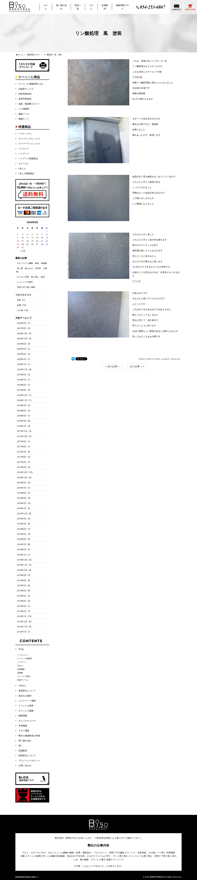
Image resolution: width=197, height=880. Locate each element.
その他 (20, 310)
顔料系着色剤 (24, 93)
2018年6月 (21, 410)
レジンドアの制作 (25, 282)
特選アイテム (22, 680)
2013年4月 (21, 600)
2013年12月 (22, 559)
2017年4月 (21, 467)
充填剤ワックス (26, 88)
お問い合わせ (24, 765)
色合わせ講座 (24, 695)
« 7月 (22, 250)
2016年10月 (22, 477)
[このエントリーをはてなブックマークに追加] (73, 359)
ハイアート (23, 153)
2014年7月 (21, 544)
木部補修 (22, 725)
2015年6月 (21, 529)
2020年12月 (22, 333)
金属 (19, 305)
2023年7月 (21, 323)
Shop (21, 649)
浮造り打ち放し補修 (26, 287)
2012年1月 (21, 631)
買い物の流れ (24, 740)
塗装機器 (21, 669)
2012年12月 (22, 621)
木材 (19, 300)
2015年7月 (21, 523)
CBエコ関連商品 (26, 173)
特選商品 (24, 127)
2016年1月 (21, 508)
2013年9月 (21, 575)
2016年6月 (21, 492)
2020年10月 (22, 338)
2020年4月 (21, 353)
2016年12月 (22, 472)
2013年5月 (21, 595)
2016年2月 (21, 503)
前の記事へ (113, 366)
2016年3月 (21, 498)
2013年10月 (22, 570)
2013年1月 (21, 616)
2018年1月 (21, 426)
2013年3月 (21, 606)
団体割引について (27, 690)
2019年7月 (21, 379)
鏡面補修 (22, 715)
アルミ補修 (23, 730)
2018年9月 (21, 405)
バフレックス (24, 133)
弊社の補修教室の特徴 (29, 735)
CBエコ (22, 168)
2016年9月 (21, 482)
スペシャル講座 (26, 705)
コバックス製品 (23, 676)
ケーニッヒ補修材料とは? (30, 83)
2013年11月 (22, 564)
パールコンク (22, 655)
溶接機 (20, 672)
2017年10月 (22, 436)
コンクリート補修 (27, 700)
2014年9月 (21, 539)
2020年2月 (21, 359)
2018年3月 (21, 420)
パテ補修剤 (23, 108)
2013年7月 (21, 585)
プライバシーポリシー (29, 760)
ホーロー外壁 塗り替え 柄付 (31, 276)
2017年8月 (21, 446)
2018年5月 (21, 415)
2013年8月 (21, 580)
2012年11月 (22, 626)
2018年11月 (22, 400)
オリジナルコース (27, 720)
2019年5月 (21, 384)
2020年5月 (21, 348)
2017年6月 (21, 456)
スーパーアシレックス (29, 143)
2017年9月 (21, 441)
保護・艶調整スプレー (29, 103)
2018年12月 (22, 395)
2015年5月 (21, 534)
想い (20, 745)
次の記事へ (136, 366)
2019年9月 (21, 374)
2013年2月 (21, 611)
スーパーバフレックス (29, 138)
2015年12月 (22, 513)
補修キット (23, 118)
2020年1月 (21, 364)
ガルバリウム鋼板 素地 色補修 (32, 263)
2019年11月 (22, 369)
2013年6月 (21, 590)
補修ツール (23, 113)
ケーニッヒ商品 (29, 77)
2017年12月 (22, 431)
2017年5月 (21, 462)
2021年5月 (21, 328)
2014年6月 (21, 549)
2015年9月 (21, 518)
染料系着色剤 (24, 98)
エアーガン (24, 163)
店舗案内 (22, 750)
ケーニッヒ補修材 (24, 658)
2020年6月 (21, 343)
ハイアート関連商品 (28, 158)
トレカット (24, 148)
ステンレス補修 (26, 710)
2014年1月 (21, 554)
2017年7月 (21, 451)
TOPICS (22, 685)
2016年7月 (21, 487)
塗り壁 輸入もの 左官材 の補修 (31, 270)
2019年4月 (21, 390)
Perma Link (175, 359)
